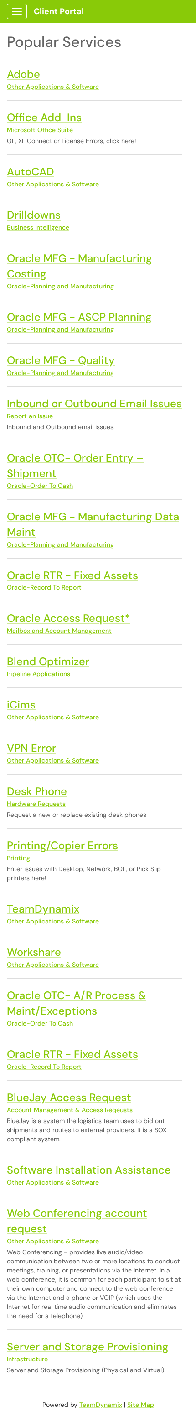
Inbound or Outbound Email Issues (94, 403)
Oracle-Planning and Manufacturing (60, 286)
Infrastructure (27, 1359)
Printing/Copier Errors (62, 845)
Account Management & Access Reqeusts (70, 1110)
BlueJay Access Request (69, 1097)
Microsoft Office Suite (40, 130)
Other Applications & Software (53, 86)
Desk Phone (37, 791)
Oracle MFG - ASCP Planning (79, 317)
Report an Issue (30, 416)
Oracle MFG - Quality (61, 360)
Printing (18, 858)
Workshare (34, 952)
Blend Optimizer (48, 661)
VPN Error (31, 748)
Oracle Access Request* (68, 618)
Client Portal (59, 11)
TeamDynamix (43, 909)
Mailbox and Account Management (59, 630)
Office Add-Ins (44, 117)
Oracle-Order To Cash (40, 486)
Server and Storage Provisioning (88, 1346)
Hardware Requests (36, 804)
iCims (21, 705)
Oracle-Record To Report (44, 587)
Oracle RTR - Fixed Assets (72, 575)
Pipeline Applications (38, 674)
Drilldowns (34, 215)
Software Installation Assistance (89, 1170)
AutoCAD (30, 171)
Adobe (23, 74)
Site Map (140, 1405)
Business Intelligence (38, 227)
